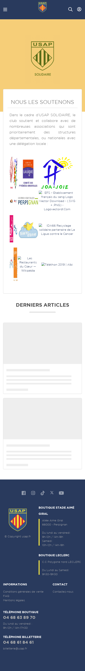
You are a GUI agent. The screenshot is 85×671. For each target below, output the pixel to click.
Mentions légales (14, 600)
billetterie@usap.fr (15, 648)
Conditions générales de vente (23, 591)
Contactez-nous (63, 591)
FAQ (6, 596)
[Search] (70, 9)
